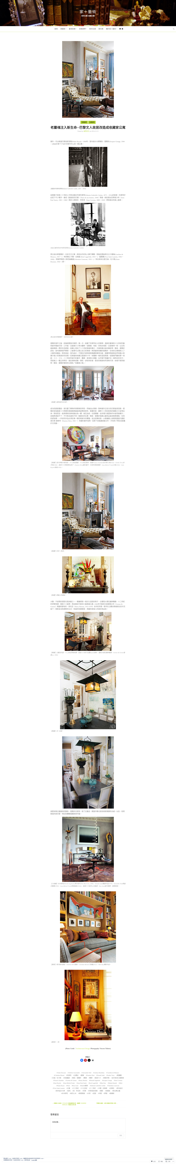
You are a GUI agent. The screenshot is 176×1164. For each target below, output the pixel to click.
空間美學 (82, 29)
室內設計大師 (60, 1091)
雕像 (85, 1078)
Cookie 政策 (34, 1160)
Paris (68, 1085)
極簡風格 (82, 1093)
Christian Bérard (59, 1075)
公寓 (68, 1088)
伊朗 (105, 1093)
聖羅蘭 (119, 1075)
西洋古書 (92, 29)
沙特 (89, 1093)
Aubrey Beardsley (99, 1073)
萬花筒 (100, 29)
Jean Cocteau (118, 1080)
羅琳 (82, 1075)
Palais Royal (60, 1085)
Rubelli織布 (84, 1085)
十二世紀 (93, 1088)
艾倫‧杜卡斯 (56, 1078)
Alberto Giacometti (74, 1073)
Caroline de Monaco (113, 1073)
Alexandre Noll (86, 1073)
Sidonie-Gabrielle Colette (98, 1085)
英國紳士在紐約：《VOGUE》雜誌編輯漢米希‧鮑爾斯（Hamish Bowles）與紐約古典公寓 (69, 1104)
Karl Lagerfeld (93, 1083)
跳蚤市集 (106, 1078)
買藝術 (62, 29)
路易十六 (98, 1078)
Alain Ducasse (61, 1073)
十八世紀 (76, 1088)
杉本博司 (65, 1093)
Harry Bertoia (83, 1080)
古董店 (112, 1088)
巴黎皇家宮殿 (93, 1091)
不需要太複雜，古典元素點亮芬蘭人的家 (106, 1103)
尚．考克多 (76, 1091)
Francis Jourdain (59, 1080)
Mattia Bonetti (113, 1083)
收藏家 (108, 1091)
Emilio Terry (110, 1075)
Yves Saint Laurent (59, 1088)
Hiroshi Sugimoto (95, 1080)
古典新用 (92, 122)
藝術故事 (72, 29)
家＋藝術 (88, 12)
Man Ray (103, 1083)
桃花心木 (73, 1093)
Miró (120, 1083)
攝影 (101, 1091)
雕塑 (90, 1078)
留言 (121, 1135)
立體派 (76, 1075)
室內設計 (120, 1088)
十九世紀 (84, 1088)
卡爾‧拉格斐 (102, 1088)
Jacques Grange (107, 1080)
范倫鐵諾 (67, 1078)
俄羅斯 (112, 1093)
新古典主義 (116, 1091)
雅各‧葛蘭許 (76, 1078)
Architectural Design (83, 1048)
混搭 (94, 1093)
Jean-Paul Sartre (82, 1083)
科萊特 (69, 1075)
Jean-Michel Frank (69, 1083)
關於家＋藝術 (111, 29)
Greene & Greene (71, 1080)
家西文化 (86, 131)
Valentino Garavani (113, 1085)
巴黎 (84, 1091)
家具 (69, 1091)
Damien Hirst (90, 1075)
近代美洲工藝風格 (118, 1078)
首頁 (56, 29)
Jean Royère (57, 1083)
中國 (100, 1093)
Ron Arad (75, 1085)
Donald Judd (100, 1075)
